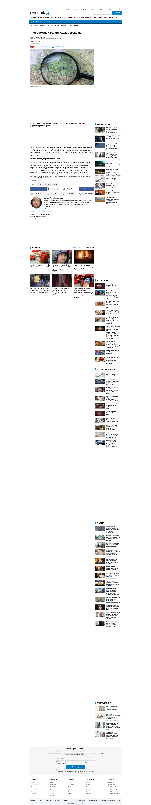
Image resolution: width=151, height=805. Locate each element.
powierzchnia (52, 184)
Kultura (69, 795)
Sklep (119, 9)
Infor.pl (32, 782)
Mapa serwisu (93, 800)
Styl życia (88, 793)
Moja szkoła (71, 788)
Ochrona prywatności (78, 800)
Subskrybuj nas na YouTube (41, 47)
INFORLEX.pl (84, 9)
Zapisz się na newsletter (61, 47)
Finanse (88, 784)
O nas (40, 800)
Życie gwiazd (71, 790)
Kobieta (69, 782)
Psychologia (89, 791)
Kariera (57, 800)
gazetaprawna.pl (111, 9)
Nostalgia (42, 25)
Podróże (52, 793)
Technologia (53, 784)
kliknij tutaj (84, 773)
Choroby (88, 790)
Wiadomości (53, 788)
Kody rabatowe (71, 784)
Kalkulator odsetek (112, 790)
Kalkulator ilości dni (112, 784)
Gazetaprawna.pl (35, 784)
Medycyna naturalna (91, 788)
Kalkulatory (111, 779)
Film (69, 791)
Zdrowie (52, 791)
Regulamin (66, 800)
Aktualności (46, 21)
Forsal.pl (33, 788)
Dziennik (32, 29)
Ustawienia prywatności (108, 800)
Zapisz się (75, 767)
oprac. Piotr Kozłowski (49, 38)
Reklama (48, 800)
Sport (51, 790)
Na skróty (33, 779)
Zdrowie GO (50, 25)
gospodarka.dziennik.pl (42, 29)
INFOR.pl (67, 9)
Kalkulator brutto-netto (113, 791)
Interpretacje (34, 791)
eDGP (32, 786)
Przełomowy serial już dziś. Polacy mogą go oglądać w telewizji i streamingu (40, 216)
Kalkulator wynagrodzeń (114, 793)
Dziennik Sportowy (73, 25)
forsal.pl (75, 9)
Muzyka (70, 793)
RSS (119, 800)
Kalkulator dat (111, 782)
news (50, 29)
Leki (87, 786)
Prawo (88, 782)
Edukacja (70, 786)
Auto (51, 782)
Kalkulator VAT (111, 788)
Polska (39, 184)
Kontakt (32, 800)
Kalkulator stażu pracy (113, 786)
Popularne (76, 248)
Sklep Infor (33, 793)
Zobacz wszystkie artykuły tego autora (41, 212)
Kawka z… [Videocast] (60, 25)
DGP (92, 9)
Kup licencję (48, 177)
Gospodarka (35, 21)
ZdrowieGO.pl (100, 9)
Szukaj (118, 13)
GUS (45, 184)
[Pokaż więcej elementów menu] (120, 17)
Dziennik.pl (53, 779)
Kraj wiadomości (87, 248)
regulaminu (77, 762)
